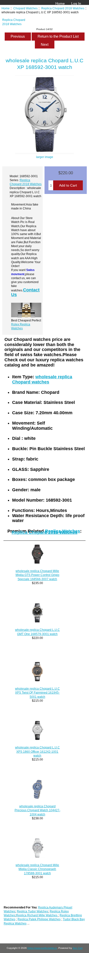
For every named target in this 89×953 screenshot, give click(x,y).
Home (60, 3)
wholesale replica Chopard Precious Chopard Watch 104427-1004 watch (37, 810)
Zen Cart (78, 948)
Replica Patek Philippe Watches (39, 919)
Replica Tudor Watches (32, 911)
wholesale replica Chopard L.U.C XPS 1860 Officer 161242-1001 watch (37, 751)
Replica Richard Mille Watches (37, 915)
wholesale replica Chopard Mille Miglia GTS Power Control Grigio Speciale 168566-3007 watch (37, 574)
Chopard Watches (25, 8)
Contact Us (25, 292)
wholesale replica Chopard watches (42, 379)
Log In (76, 3)
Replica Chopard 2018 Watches (62, 8)
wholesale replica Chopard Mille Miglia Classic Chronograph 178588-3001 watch (37, 868)
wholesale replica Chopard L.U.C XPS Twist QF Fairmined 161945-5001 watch (37, 692)
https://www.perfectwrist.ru (42, 948)
